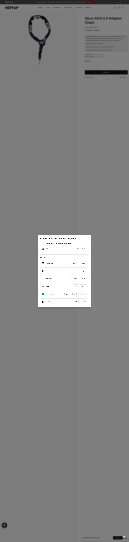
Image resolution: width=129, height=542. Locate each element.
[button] (84, 284)
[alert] (64, 271)
